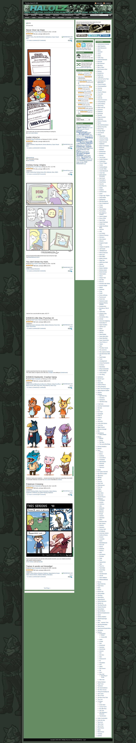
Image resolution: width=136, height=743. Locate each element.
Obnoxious (100, 475)
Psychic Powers (101, 497)
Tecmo (101, 571)
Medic (89, 143)
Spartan (78, 159)
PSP (100, 664)
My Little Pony (102, 708)
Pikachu (88, 145)
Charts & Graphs (102, 84)
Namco (101, 546)
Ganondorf (84, 136)
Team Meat (102, 568)
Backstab (100, 61)
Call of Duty (102, 157)
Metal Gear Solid (103, 262)
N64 (45, 172)
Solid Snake (87, 155)
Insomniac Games (103, 533)
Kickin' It (100, 415)
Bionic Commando (104, 145)
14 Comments (41, 174)
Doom (100, 193)
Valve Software (103, 577)
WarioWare (102, 366)
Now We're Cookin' (102, 473)
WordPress (79, 739)
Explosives (100, 119)
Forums (48, 15)
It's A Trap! (100, 411)
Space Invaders (103, 324)
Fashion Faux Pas (102, 127)
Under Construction (102, 718)
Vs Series (101, 365)
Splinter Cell (102, 326)
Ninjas (99, 469)
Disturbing (100, 113)
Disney (101, 440)
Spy (83, 158)
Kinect (102, 635)
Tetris (100, 346)
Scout (79, 153)
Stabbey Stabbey (42, 574)
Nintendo (32, 144)
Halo (100, 231)
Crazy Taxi (102, 172)
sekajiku (51, 372)
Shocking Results (102, 605)
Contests (101, 455)
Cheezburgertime (102, 86)
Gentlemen (29, 492)
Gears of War (102, 218)
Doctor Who (102, 704)
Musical (99, 448)
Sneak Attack (101, 609)
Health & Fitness (102, 384)
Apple (100, 639)
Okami (101, 276)
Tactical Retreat (101, 682)
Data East (101, 517)
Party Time (39, 385)
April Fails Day (103, 395)
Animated (38, 325)
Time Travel (100, 693)
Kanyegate (100, 413)
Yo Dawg (100, 733)
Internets (100, 408)
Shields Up (100, 603)
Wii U (100, 672)
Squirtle (88, 159)
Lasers (99, 419)
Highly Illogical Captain (103, 390)
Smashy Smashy (102, 607)
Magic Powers (101, 427)
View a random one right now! (83, 67)
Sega (100, 558)
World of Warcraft (103, 370)
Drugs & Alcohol (102, 117)
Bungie (101, 513)
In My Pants (100, 404)
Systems (69, 17)
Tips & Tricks (101, 695)
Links (77, 15)
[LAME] (28, 33)
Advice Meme (102, 434)
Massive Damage (102, 429)
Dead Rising (102, 182)
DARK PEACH (33, 137)
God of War (102, 220)
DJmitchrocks (64, 372)
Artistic (27, 17)
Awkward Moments (35, 269)
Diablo (101, 187)
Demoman (81, 132)
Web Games (102, 668)
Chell (77, 129)
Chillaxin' (49, 384)
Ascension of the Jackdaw (84, 91)
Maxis (100, 541)
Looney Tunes (103, 706)
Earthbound (102, 199)
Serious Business (47, 144)
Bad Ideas (100, 65)
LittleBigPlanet (103, 250)
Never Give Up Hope (35, 30)
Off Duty (99, 477)
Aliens (99, 50)
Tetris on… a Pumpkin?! (84, 73)
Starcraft (101, 330)
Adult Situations (101, 46)
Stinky (99, 620)
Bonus (101, 454)
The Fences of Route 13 (84, 95)
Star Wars (101, 442)
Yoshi (84, 163)
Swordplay (49, 574)
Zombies (100, 735)
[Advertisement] (84, 193)
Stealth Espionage (102, 618)
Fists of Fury (101, 128)
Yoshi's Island (102, 372)
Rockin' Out (100, 591)
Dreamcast (102, 645)
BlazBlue (101, 149)
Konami (31, 385)
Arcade (101, 641)
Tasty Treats (101, 684)
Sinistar (101, 319)
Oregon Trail (102, 277)
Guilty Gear (102, 224)
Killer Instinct (102, 239)
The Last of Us (103, 350)
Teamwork (100, 686)
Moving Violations (102, 446)
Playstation (102, 662)
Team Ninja (102, 570)
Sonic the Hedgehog (104, 321)
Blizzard (101, 512)
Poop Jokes (100, 493)
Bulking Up (100, 75)
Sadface (60, 479)
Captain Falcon (81, 127)
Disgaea (101, 189)
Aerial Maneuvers (30, 325)
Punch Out (57, 325)
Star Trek (101, 710)
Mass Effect (102, 256)
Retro (99, 587)
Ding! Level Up (101, 107)
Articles (101, 452)
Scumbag (100, 595)
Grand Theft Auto (103, 222)
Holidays (40, 17)
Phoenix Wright (103, 285)
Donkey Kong (40, 172)
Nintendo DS (102, 658)
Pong (100, 291)
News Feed (99, 3)
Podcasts (101, 463)
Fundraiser (102, 459)
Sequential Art (38, 144)
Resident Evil (102, 306)
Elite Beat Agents (103, 201)
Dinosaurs (100, 109)
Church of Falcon (102, 92)
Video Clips (85, 17)
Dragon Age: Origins (104, 195)
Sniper (86, 153)
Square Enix (102, 562)
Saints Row (102, 311)
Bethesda (101, 508)
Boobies (100, 71)
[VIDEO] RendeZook (83, 99)
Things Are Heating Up (103, 691)
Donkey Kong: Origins (36, 165)
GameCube (102, 649)
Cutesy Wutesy (52, 491)
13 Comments (41, 40)
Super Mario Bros (103, 336)
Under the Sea (101, 720)
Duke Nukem (102, 197)
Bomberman (102, 151)
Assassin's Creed (103, 140)
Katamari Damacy (103, 235)
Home (26, 15)
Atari (100, 643)
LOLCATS (100, 421)
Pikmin (101, 287)
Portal (100, 293)
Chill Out (100, 88)
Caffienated (100, 77)
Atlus (100, 506)
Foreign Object (101, 130)
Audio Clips (100, 57)
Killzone (101, 241)
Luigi (78, 143)
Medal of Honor (103, 258)
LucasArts (101, 539)
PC (100, 660)
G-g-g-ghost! (101, 132)
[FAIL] (27, 33)
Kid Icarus (101, 237)
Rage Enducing (101, 584)
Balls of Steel (101, 67)
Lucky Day (100, 425)
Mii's (99, 431)
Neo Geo (101, 655)
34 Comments (41, 271)
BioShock (101, 147)
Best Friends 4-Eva (102, 69)
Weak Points (101, 728)
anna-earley (47, 479)
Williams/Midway (103, 579)
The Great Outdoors (102, 687)
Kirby (83, 141)
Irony (99, 409)
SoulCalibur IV (103, 322)
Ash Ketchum (80, 126)
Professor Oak (84, 149)
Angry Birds (102, 136)
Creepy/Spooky (101, 101)
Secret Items (101, 597)
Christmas (101, 397)
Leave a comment (33, 40)
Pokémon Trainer (84, 146)
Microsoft (101, 544)
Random (33, 15)
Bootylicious (101, 73)
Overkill (99, 479)
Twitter (86, 49)
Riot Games (102, 554)
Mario (83, 143)
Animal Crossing (30, 491)
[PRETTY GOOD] (31, 33)
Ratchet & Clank (103, 301)
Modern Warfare (103, 268)
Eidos (100, 519)
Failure (99, 123)
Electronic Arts (102, 521)
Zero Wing (102, 374)
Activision (101, 504)
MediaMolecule (103, 542)
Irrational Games (103, 535)
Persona (101, 281)
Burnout (101, 155)
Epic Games (102, 523)
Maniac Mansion (103, 252)
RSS (81, 49)
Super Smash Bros (31, 326)
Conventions (102, 457)
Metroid (47, 325)
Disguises (100, 111)
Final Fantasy (102, 209)
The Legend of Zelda (104, 351)
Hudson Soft (102, 529)
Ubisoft (101, 575)
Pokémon (50, 492)
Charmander (90, 127)
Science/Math (101, 593)
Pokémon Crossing (34, 484)
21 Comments (41, 387)
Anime (99, 54)
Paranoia (100, 481)
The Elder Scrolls (103, 348)
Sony (100, 560)
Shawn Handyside (36, 139)
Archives (56, 15)
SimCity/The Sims (103, 317)
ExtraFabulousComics (33, 257)
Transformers (102, 716)
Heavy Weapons (102, 386)
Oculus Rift (104, 637)
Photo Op (100, 487)
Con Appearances (67, 15)
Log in (84, 739)
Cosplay (100, 96)
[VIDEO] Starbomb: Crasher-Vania (41, 377)
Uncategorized (103, 361)
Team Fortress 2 (103, 342)
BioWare (101, 510)
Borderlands (102, 153)
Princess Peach (81, 148)
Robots (99, 589)
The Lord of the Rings (104, 444)
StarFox (101, 332)
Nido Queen (81, 77)
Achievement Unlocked (103, 44)
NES (35, 385)
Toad (91, 158)
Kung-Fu (100, 417)
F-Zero (31, 37)
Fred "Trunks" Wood (36, 32)
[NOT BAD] (30, 33)
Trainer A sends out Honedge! (39, 566)
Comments (108, 3)
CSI (100, 702)
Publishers (61, 17)
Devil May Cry (102, 186)
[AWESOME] (32, 33)
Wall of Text (100, 726)
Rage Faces (101, 585)
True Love (100, 699)
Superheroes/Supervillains (104, 628)
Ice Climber (102, 233)
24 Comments (41, 148)
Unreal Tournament (104, 363)
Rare (53, 172)
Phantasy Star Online (104, 283)
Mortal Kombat (103, 272)
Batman (101, 438)
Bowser (88, 126)
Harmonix (101, 527)
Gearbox (101, 525)
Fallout (101, 207)
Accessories (102, 633)
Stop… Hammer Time (103, 622)
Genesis (101, 651)
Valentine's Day (103, 401)
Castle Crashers (103, 159)
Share (71, 38)
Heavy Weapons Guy (84, 139)
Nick (84, 145)
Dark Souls (102, 178)
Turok (100, 359)
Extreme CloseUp (102, 121)
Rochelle (83, 151)
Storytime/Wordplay (102, 624)
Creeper (79, 130)
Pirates (99, 489)
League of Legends (104, 247)
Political (99, 491)
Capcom (101, 515)
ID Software (102, 531)
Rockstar (101, 556)
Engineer (84, 134)
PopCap (101, 550)
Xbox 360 (101, 674)
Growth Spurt (101, 379)
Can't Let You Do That (103, 79)
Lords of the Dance (102, 423)
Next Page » (47, 588)
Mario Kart (102, 254)
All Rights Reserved (66, 739)
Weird (99, 730)
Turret (77, 160)
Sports (99, 614)
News (53, 17)
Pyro (78, 151)
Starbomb (50, 371)
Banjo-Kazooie (103, 142)
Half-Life (101, 229)
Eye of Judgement (103, 203)
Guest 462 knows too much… (85, 106)
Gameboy (101, 647)
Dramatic (100, 115)
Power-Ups (100, 495)
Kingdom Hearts (103, 243)
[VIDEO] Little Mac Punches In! (40, 318)
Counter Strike (103, 169)
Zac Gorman (31, 160)
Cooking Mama (103, 167)
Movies (47, 17)
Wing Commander (104, 368)
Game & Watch (103, 216)
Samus (87, 151)
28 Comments (41, 576)
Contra (101, 165)
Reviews (101, 465)
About (84, 15)
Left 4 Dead (102, 248)
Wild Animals (101, 732)
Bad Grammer (101, 63)
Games (33, 17)
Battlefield (101, 143)
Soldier (80, 155)
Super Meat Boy (103, 338)
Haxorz (99, 380)
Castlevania (43, 384)
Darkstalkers (102, 180)
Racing (99, 582)
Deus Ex (101, 184)
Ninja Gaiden (102, 274)
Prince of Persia (103, 295)
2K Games (102, 500)
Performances (101, 485)
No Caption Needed (43, 492)
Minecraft (101, 266)
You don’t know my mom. (37, 262)
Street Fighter (102, 334)
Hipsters (100, 392)
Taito (100, 564)
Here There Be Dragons (104, 388)
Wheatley (82, 162)
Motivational (48, 37)
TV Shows (76, 17)
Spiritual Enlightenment (103, 613)
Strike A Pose (101, 626)
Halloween (102, 399)
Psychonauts (102, 297)
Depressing (33, 172)
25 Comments (41, 494)
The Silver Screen (102, 689)
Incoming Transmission (103, 406)
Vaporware (100, 722)
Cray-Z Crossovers (43, 491)
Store (41, 15)
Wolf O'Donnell (81, 162)
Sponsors (101, 467)
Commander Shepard (84, 129)
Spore (100, 328)
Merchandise (102, 461)
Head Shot (100, 382)
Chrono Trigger (103, 163)
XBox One (101, 679)
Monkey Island (103, 270)
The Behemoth (103, 573)
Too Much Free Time (103, 697)
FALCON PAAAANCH (39, 37)
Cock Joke (100, 94)
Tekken (101, 344)
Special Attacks (33, 574)
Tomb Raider (102, 357)
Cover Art (100, 98)
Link (90, 141)
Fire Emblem (102, 211)
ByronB (40, 561)
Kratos (86, 141)
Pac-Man (101, 279)
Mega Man (79, 145)
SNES (56, 172)
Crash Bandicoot (103, 171)
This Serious (30, 561)
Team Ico (101, 566)
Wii (100, 670)
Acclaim (101, 502)
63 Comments (41, 328)
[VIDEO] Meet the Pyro (83, 103)
